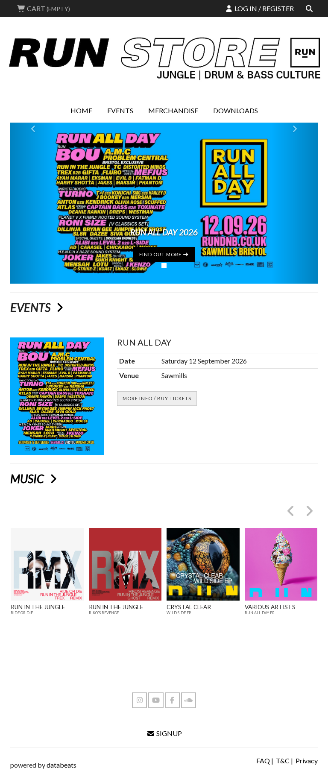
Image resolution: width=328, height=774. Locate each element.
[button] (33, 203)
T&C (283, 760)
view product (47, 581)
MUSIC (28, 479)
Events (120, 110)
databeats (61, 765)
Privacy (307, 760)
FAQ (263, 760)
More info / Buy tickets (157, 398)
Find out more (161, 254)
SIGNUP (168, 733)
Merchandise (173, 110)
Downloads (235, 110)
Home (81, 110)
